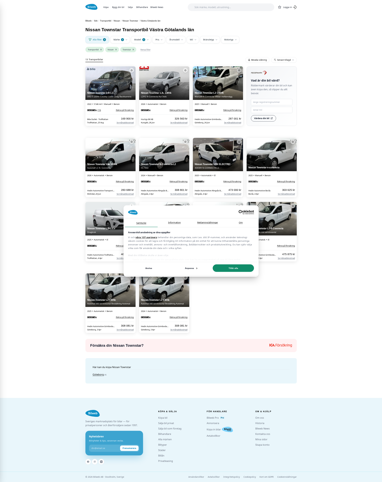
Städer (162, 450)
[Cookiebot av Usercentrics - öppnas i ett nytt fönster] (241, 212)
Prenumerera (129, 448)
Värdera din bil (261, 118)
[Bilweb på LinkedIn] (101, 461)
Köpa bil (162, 417)
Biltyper (162, 444)
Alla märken (165, 439)
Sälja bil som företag (169, 428)
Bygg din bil (118, 7)
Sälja (130, 7)
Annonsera (213, 423)
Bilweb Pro (215, 417)
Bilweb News (156, 7)
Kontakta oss (262, 434)
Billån (161, 455)
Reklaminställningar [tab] (207, 222)
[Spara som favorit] (131, 70)
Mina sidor (261, 439)
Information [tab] (174, 222)
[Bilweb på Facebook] (88, 461)
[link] (94, 110)
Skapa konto (262, 444)
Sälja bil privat (166, 423)
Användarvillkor (196, 476)
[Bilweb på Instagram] (94, 461)
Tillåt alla (233, 268)
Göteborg (98, 374)
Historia (259, 423)
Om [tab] (241, 222)
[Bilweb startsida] (92, 413)
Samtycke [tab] (141, 222)
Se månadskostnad (125, 122)
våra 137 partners (146, 237)
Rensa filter (145, 49)
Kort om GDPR (267, 476)
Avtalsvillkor (213, 435)
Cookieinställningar (287, 476)
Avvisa (148, 268)
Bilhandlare (142, 7)
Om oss (259, 417)
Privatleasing (165, 461)
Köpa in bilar (214, 429)
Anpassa (189, 268)
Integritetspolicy (231, 476)
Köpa (106, 7)
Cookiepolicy (249, 476)
